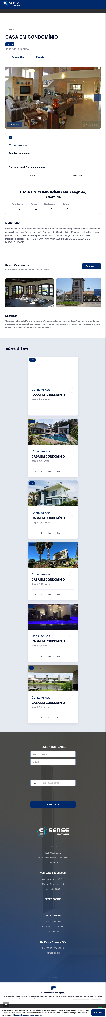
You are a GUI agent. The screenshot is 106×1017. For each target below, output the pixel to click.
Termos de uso (53, 953)
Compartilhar (18, 57)
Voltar (11, 29)
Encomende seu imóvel (53, 927)
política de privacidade (81, 999)
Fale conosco (53, 931)
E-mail (32, 175)
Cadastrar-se (53, 804)
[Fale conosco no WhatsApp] (49, 905)
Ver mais (89, 266)
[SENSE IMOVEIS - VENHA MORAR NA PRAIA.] (53, 832)
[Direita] (97, 292)
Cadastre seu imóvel (53, 922)
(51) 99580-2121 (53, 853)
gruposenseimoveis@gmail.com (53, 858)
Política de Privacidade (53, 948)
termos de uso (96, 999)
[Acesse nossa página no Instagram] (56, 905)
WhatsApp (77, 175)
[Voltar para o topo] (6, 1004)
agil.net (62, 993)
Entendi (98, 1012)
